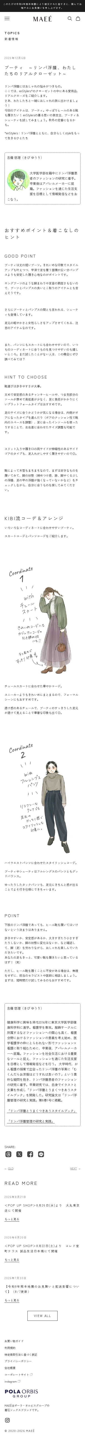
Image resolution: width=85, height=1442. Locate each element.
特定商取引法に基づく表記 (21, 1354)
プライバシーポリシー (18, 1361)
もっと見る (9, 1168)
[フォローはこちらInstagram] (7, 1420)
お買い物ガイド (14, 1341)
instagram (11, 1381)
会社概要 (10, 1368)
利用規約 (10, 1348)
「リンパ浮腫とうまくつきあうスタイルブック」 (42, 1110)
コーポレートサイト (17, 1374)
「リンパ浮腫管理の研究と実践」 (31, 1121)
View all (42, 1316)
